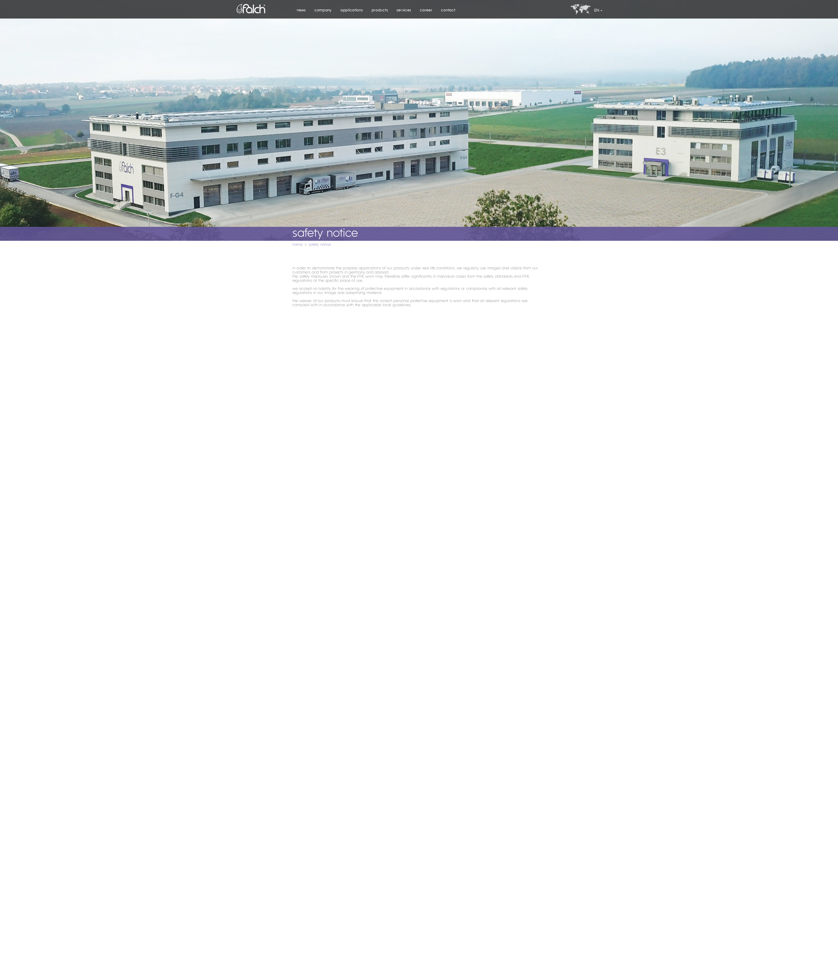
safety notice (320, 245)
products (380, 10)
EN (596, 10)
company (323, 10)
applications (351, 10)
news (301, 10)
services (404, 10)
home (297, 245)
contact (448, 10)
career (426, 10)
